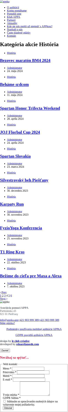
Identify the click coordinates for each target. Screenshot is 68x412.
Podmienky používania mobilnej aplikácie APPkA (34, 329)
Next (3, 298)
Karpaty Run (12, 204)
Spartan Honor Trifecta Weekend (30, 108)
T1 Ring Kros (12, 252)
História (11, 52)
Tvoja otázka (11, 394)
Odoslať (8, 408)
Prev (4, 292)
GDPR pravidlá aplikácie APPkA (34, 335)
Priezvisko (9, 372)
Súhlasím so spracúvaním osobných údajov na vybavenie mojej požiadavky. (30, 403)
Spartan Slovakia (15, 156)
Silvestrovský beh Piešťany (24, 180)
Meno (7, 368)
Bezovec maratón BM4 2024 (25, 60)
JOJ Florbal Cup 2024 (20, 132)
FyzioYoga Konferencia (21, 228)
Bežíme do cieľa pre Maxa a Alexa (31, 276)
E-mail (7, 379)
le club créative (20, 341)
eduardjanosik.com (27, 344)
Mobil (7, 375)
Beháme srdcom (14, 84)
